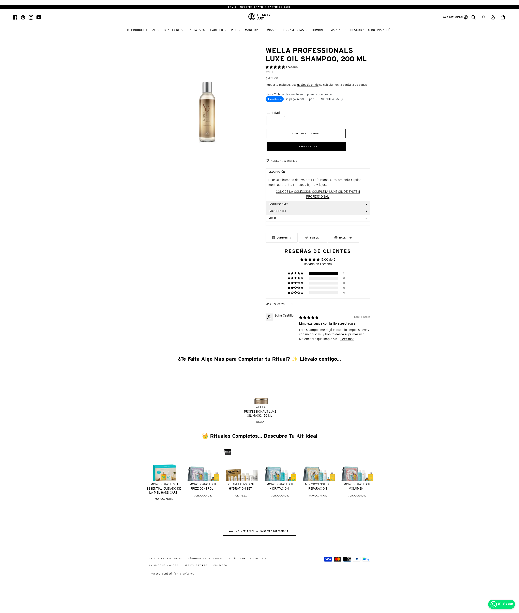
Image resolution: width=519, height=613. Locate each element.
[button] (276, 67)
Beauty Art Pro (195, 565)
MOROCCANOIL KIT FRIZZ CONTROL (203, 486)
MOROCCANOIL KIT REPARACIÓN (318, 486)
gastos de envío (307, 84)
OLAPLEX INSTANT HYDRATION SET (241, 486)
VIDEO (272, 218)
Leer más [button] (347, 339)
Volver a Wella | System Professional (262, 531)
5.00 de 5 (328, 259)
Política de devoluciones (248, 558)
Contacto (220, 565)
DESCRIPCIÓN (277, 171)
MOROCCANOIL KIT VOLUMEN (357, 486)
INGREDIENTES (277, 211)
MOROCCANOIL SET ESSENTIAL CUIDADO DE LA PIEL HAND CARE (164, 488)
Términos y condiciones (205, 558)
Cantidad (273, 112)
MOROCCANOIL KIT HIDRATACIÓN (280, 486)
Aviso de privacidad (163, 565)
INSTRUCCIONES (278, 204)
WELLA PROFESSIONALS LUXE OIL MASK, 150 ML (260, 411)
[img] (308, 317)
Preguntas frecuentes (165, 558)
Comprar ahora (306, 146)
